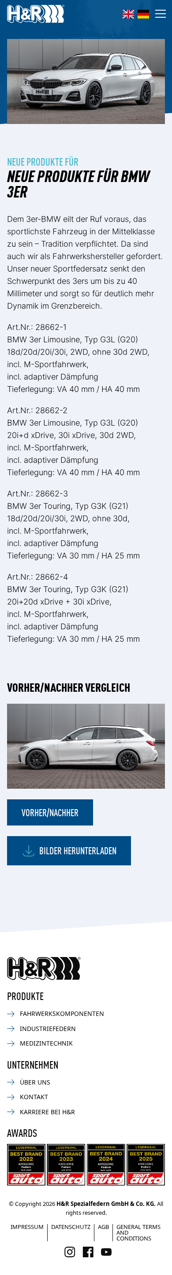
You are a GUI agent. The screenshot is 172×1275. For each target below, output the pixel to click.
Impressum (27, 1227)
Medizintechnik (46, 1043)
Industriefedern (48, 1028)
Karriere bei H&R (47, 1112)
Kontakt (34, 1097)
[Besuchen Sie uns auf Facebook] (87, 1252)
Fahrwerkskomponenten (62, 1013)
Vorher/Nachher (50, 812)
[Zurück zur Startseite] (44, 968)
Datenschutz (70, 1227)
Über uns (35, 1082)
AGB (103, 1227)
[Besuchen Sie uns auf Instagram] (69, 1252)
